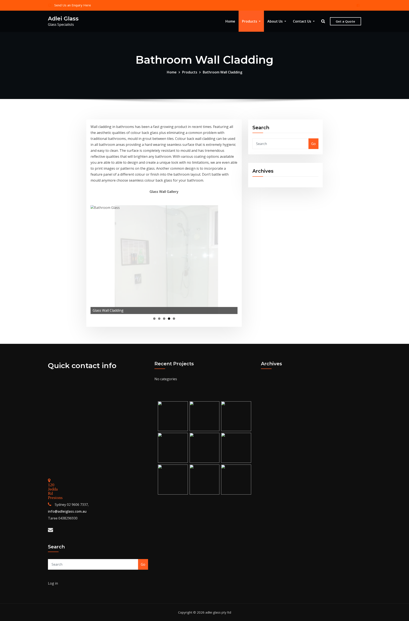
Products (250, 21)
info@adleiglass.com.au (67, 511)
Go (313, 143)
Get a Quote (345, 21)
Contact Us (302, 21)
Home (230, 21)
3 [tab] (164, 318)
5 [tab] (174, 318)
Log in (53, 583)
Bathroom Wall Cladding (222, 72)
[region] (164, 259)
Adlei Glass (63, 18)
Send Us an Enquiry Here (72, 5)
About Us (275, 21)
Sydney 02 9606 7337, (72, 504)
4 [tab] (169, 318)
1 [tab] (154, 318)
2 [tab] (159, 318)
